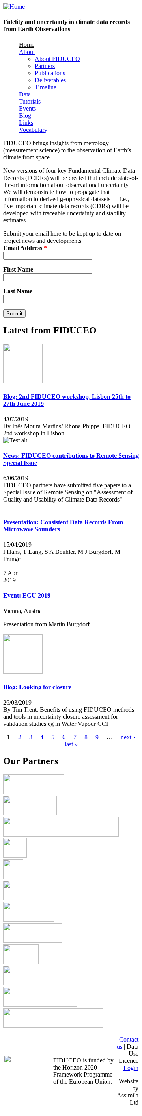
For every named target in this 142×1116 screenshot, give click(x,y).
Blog (25, 115)
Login (130, 1067)
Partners (45, 66)
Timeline (45, 87)
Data (25, 94)
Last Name (17, 291)
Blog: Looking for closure (37, 687)
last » (71, 744)
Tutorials (30, 101)
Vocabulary (33, 129)
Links (26, 122)
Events (27, 108)
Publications (50, 73)
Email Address (25, 247)
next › (128, 737)
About (27, 51)
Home (26, 44)
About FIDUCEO (57, 59)
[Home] (14, 6)
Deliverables (50, 80)
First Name (18, 269)
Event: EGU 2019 (26, 595)
